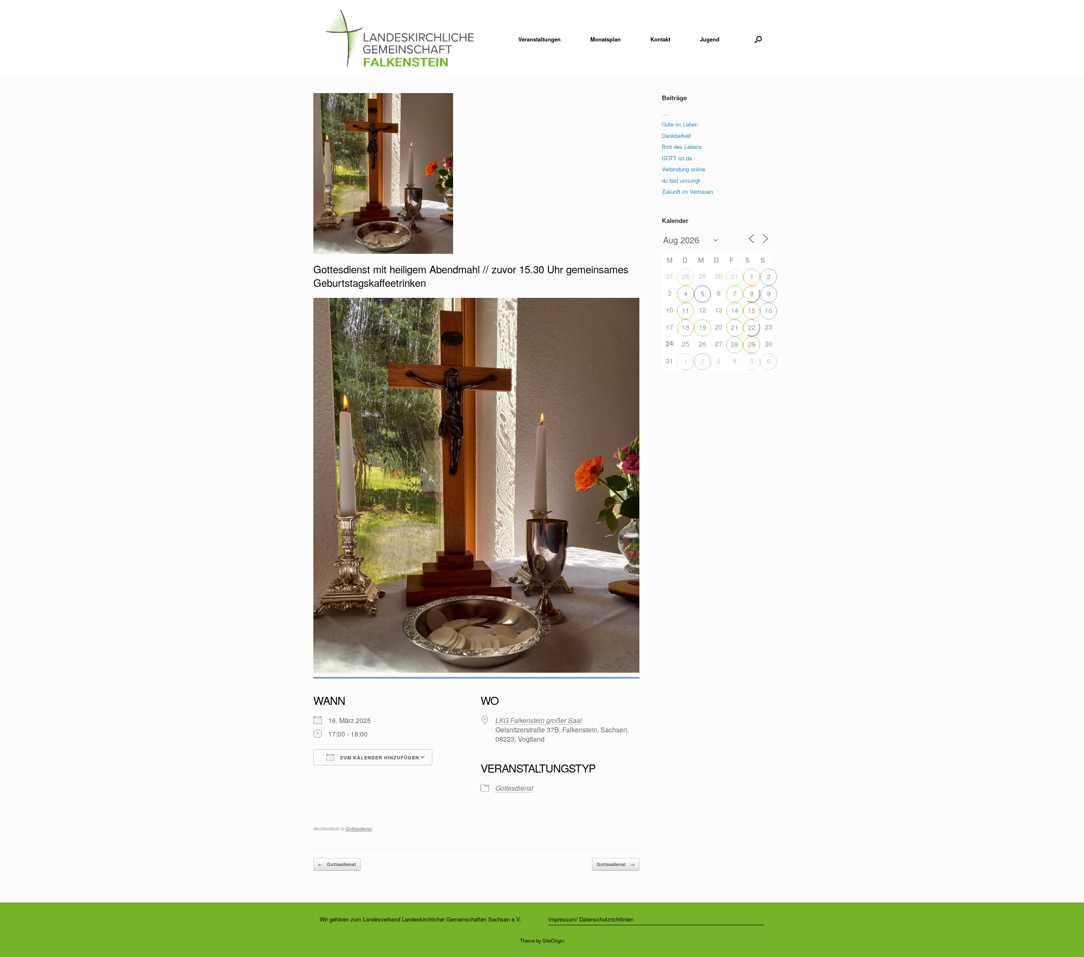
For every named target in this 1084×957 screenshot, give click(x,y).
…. (665, 113)
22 (751, 327)
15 (751, 310)
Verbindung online (683, 169)
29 (751, 344)
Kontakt (660, 39)
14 (734, 310)
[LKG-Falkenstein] (399, 39)
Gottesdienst (514, 788)
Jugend (709, 39)
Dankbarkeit (676, 136)
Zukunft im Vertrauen (687, 191)
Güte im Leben (680, 124)
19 (702, 327)
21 (734, 327)
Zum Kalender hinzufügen (378, 757)
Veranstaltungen (539, 39)
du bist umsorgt (681, 180)
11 (685, 310)
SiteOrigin (553, 940)
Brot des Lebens (682, 147)
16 (768, 310)
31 (734, 276)
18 (685, 327)
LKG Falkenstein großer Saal (538, 720)
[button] (758, 39)
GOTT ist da (677, 158)
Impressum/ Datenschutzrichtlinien (590, 919)
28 (685, 276)
